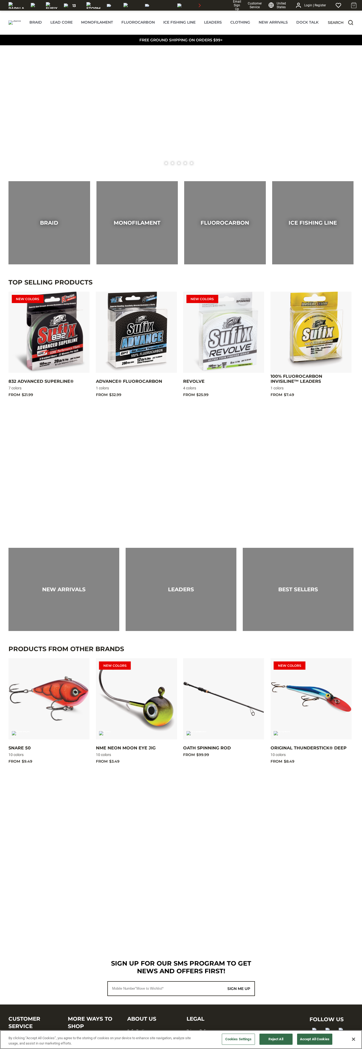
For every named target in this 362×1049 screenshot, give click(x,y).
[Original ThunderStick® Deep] (311, 698)
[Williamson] (158, 5)
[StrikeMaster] (192, 5)
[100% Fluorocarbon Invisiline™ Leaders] (311, 332)
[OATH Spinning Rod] (223, 698)
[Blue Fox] (112, 5)
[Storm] (93, 5)
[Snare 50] (49, 698)
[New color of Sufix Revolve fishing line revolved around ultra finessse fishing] (181, 107)
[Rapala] (16, 5)
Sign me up (238, 988)
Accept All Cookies (314, 1039)
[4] (192, 163)
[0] (166, 163)
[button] (351, 22)
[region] (181, 1039)
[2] (179, 163)
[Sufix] (52, 5)
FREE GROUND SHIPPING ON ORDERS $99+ (181, 40)
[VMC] (35, 5)
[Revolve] (223, 332)
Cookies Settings (238, 1039)
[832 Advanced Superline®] (49, 332)
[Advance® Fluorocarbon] (136, 332)
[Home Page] (14, 22)
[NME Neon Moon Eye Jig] (136, 698)
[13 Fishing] (72, 5)
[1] (172, 163)
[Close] (353, 1039)
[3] (185, 163)
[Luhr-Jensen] (131, 5)
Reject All (275, 1039)
